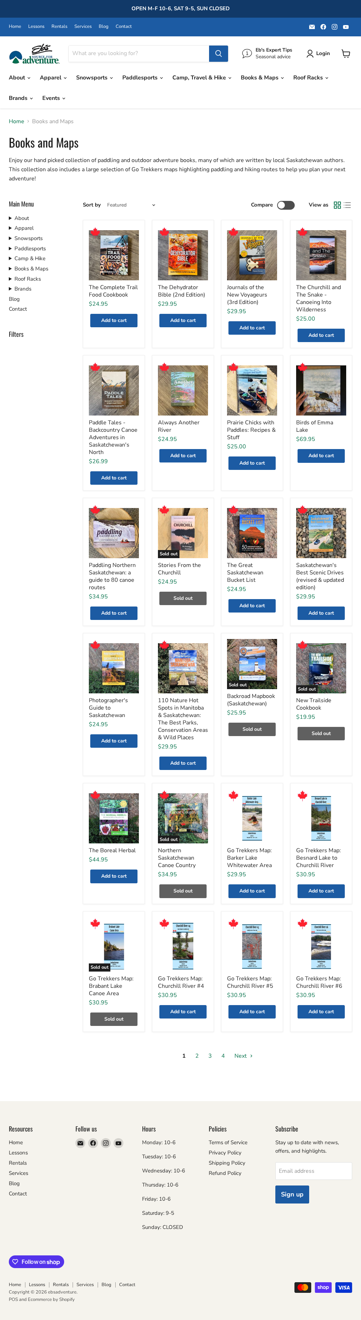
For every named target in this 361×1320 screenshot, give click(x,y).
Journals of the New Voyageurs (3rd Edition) (247, 294)
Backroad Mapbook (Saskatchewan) (251, 699)
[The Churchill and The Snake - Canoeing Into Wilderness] (321, 255)
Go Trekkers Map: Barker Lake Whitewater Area (249, 858)
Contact (124, 26)
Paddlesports (140, 78)
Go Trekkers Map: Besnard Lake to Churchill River (318, 858)
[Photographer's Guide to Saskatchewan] (114, 668)
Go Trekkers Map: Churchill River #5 (250, 982)
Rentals (59, 26)
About (17, 78)
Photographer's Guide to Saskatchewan (108, 708)
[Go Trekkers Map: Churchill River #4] (183, 946)
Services (83, 26)
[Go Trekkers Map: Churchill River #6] (321, 946)
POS (13, 1299)
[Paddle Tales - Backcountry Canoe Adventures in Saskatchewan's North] (114, 390)
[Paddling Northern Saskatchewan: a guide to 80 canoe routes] (114, 533)
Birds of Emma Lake (314, 426)
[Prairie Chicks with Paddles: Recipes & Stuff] (252, 390)
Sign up (292, 1194)
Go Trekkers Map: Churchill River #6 (319, 982)
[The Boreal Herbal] (114, 818)
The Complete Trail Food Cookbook (113, 291)
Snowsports (92, 78)
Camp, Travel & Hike (199, 78)
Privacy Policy (225, 1152)
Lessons (36, 26)
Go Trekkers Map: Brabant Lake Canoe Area (111, 986)
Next (241, 1056)
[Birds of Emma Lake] (321, 390)
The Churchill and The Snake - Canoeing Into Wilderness (318, 298)
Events (51, 98)
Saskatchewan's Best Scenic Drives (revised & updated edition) (320, 576)
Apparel (51, 78)
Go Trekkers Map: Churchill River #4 (181, 982)
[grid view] (337, 205)
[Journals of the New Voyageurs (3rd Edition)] (252, 255)
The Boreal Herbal (112, 850)
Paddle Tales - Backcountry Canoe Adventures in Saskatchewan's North (113, 437)
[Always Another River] (183, 390)
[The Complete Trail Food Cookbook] (114, 255)
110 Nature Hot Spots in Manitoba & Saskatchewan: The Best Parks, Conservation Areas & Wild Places (183, 719)
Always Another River (179, 426)
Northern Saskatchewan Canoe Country (177, 858)
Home (15, 26)
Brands (19, 98)
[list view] (347, 205)
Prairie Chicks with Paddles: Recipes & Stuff (251, 430)
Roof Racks (308, 78)
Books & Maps (260, 78)
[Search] (218, 54)
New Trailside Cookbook (313, 704)
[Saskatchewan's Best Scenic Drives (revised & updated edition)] (321, 533)
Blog (104, 26)
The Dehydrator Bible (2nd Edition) (181, 291)
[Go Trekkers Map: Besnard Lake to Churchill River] (321, 818)
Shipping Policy (227, 1162)
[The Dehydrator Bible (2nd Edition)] (183, 255)
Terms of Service (228, 1142)
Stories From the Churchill (179, 569)
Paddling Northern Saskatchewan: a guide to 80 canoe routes (112, 576)
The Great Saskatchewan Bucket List (245, 572)
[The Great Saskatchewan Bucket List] (252, 533)
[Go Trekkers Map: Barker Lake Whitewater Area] (252, 818)
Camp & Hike (29, 258)
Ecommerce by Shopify (51, 1299)
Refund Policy (225, 1173)
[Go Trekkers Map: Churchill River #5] (252, 946)
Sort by (92, 205)
